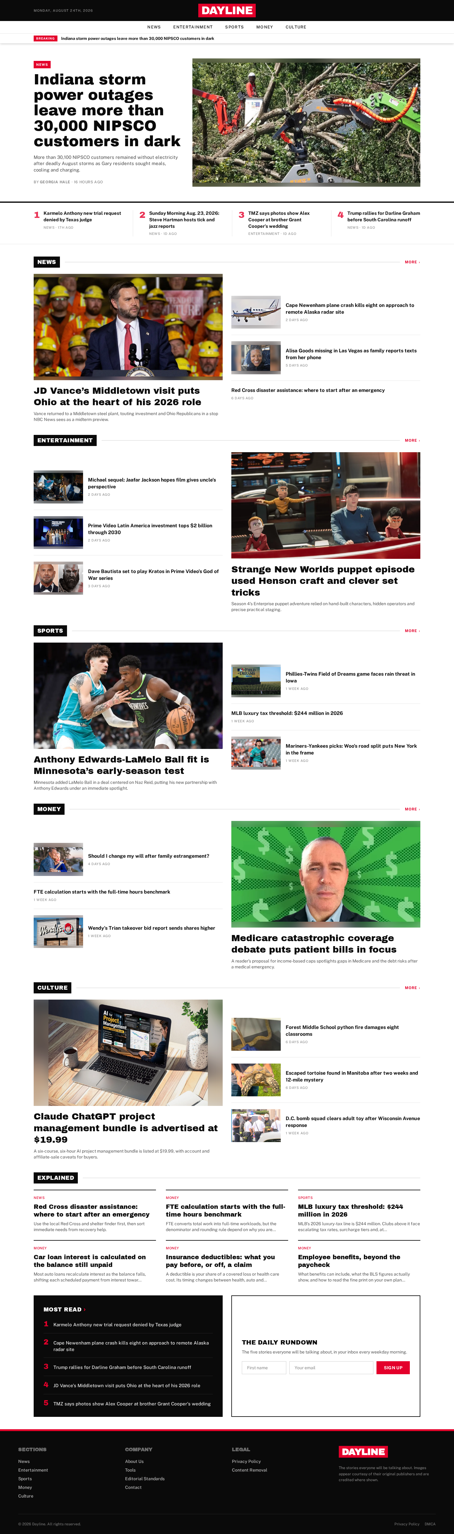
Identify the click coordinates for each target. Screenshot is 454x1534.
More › (412, 262)
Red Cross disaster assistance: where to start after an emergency (308, 390)
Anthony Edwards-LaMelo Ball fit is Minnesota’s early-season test (121, 765)
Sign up (393, 1367)
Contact (133, 1487)
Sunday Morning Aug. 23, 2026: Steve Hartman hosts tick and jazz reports (184, 219)
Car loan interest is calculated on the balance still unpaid (90, 1261)
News (154, 27)
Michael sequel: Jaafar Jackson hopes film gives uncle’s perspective (152, 483)
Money (264, 27)
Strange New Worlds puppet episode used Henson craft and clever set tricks (323, 580)
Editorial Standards (145, 1478)
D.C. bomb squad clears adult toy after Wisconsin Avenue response (353, 1121)
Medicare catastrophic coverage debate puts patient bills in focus (314, 944)
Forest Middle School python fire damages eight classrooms (342, 1030)
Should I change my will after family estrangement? (148, 856)
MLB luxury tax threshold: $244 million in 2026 (287, 713)
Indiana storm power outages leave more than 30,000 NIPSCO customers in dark (137, 38)
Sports (234, 27)
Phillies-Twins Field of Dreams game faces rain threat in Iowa (350, 677)
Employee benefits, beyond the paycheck (349, 1261)
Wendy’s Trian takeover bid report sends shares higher (151, 928)
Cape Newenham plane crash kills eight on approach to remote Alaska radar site (350, 308)
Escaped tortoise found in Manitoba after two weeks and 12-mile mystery (352, 1076)
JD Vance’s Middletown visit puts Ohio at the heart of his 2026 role (117, 396)
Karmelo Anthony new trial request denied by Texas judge (82, 216)
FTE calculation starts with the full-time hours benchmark (102, 892)
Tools (130, 1470)
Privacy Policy (246, 1461)
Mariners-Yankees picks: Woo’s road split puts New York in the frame (351, 749)
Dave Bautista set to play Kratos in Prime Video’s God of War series (153, 574)
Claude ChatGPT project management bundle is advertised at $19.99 (126, 1128)
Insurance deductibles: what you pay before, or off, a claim (220, 1261)
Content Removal (249, 1470)
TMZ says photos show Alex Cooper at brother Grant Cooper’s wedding (279, 219)
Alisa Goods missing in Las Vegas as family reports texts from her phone (351, 354)
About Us (134, 1461)
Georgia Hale (55, 182)
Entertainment (193, 27)
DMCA (430, 1524)
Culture (296, 27)
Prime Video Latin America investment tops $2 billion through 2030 (150, 529)
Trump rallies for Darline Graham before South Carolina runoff (383, 216)
